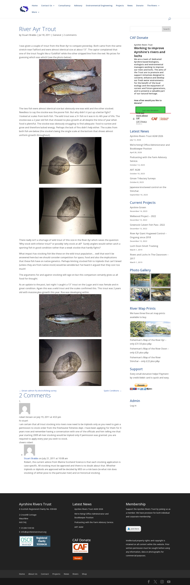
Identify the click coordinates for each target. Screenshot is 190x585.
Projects (120, 6)
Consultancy (64, 6)
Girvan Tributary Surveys (143, 178)
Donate (139, 6)
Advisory (78, 6)
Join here (135, 529)
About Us (32, 574)
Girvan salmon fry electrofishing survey (37, 390)
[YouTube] (168, 582)
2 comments (70, 34)
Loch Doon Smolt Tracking (144, 246)
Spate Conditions (113, 390)
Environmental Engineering (99, 6)
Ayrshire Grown (138, 207)
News (130, 6)
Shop (84, 574)
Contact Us (46, 6)
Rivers (75, 574)
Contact (45, 574)
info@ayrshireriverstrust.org (33, 532)
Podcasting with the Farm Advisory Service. (94, 522)
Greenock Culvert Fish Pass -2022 (147, 224)
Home (35, 6)
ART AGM (135, 169)
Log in (133, 405)
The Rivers (152, 6)
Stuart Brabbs (29, 34)
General (57, 34)
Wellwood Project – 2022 (143, 216)
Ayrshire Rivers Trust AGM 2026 (146, 136)
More (34, 12)
